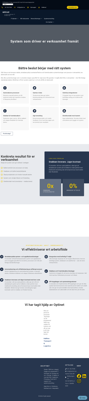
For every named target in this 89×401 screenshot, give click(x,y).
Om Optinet (49, 22)
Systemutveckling (49, 18)
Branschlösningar (36, 18)
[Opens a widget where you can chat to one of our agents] (82, 398)
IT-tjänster (14, 18)
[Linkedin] (84, 376)
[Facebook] (79, 376)
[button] (26, 352)
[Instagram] (79, 381)
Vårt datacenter (24, 18)
